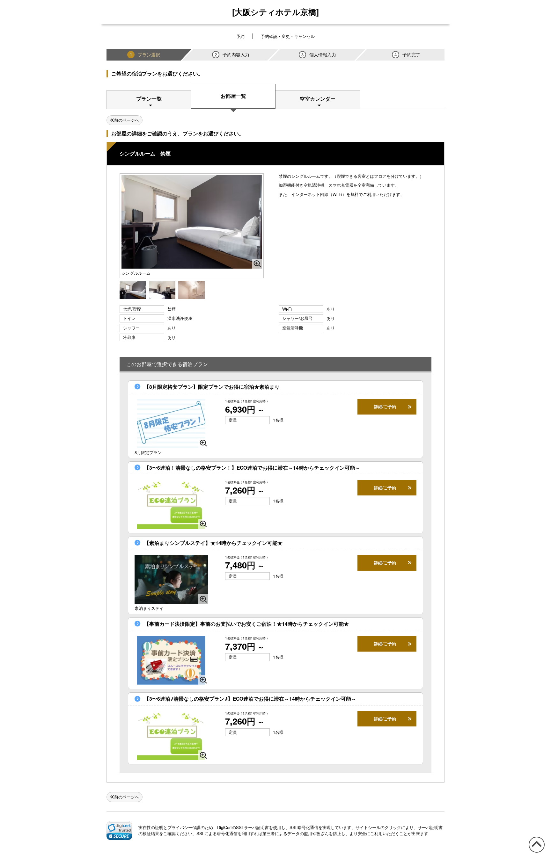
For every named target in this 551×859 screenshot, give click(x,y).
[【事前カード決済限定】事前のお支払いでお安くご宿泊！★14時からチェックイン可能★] (171, 660)
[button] (119, 830)
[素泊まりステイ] (171, 579)
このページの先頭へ (535, 852)
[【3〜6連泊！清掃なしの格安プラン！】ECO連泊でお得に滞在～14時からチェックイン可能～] (171, 504)
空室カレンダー (317, 98)
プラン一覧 (149, 98)
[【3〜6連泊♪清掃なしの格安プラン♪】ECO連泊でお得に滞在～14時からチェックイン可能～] (171, 735)
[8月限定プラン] (171, 423)
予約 (240, 36)
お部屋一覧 (233, 95)
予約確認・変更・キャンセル (288, 36)
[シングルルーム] (133, 289)
